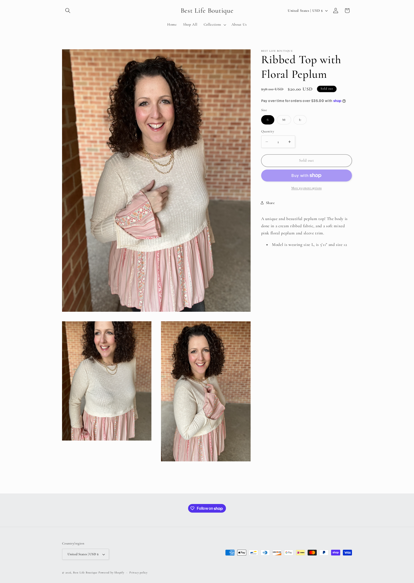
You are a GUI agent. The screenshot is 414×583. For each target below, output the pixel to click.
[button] (68, 10)
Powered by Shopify (111, 572)
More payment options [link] (306, 188)
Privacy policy (138, 572)
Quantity (267, 131)
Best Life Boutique (85, 572)
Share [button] (270, 203)
